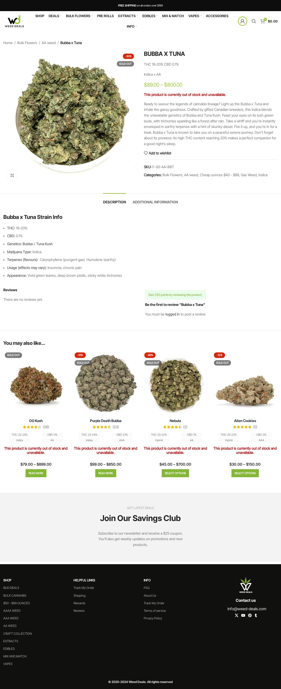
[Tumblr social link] (256, 615)
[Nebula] (175, 383)
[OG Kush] (36, 383)
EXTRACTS (10, 641)
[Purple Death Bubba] (105, 383)
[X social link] (236, 615)
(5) (255, 427)
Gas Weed (249, 175)
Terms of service (155, 610)
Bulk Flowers (27, 42)
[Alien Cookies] (245, 383)
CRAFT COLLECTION (17, 633)
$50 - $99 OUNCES (16, 603)
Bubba (28, 244)
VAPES (7, 664)
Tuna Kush (44, 244)
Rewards (79, 603)
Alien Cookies (245, 420)
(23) (116, 427)
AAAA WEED (11, 610)
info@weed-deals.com (246, 608)
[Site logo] (14, 20)
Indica (263, 175)
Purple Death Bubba (106, 420)
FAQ (146, 588)
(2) (185, 427)
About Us (150, 595)
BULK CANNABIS (14, 595)
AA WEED (9, 626)
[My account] (242, 21)
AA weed (49, 42)
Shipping (80, 595)
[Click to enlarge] (12, 175)
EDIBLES (9, 649)
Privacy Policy (153, 618)
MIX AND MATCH (15, 656)
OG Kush (36, 420)
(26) (46, 427)
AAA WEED (10, 618)
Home (8, 42)
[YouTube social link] (243, 615)
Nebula (175, 420)
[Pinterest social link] (250, 615)
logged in (172, 314)
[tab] (114, 200)
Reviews (79, 610)
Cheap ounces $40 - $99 (219, 175)
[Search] (253, 21)
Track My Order (84, 588)
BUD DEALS (11, 588)
